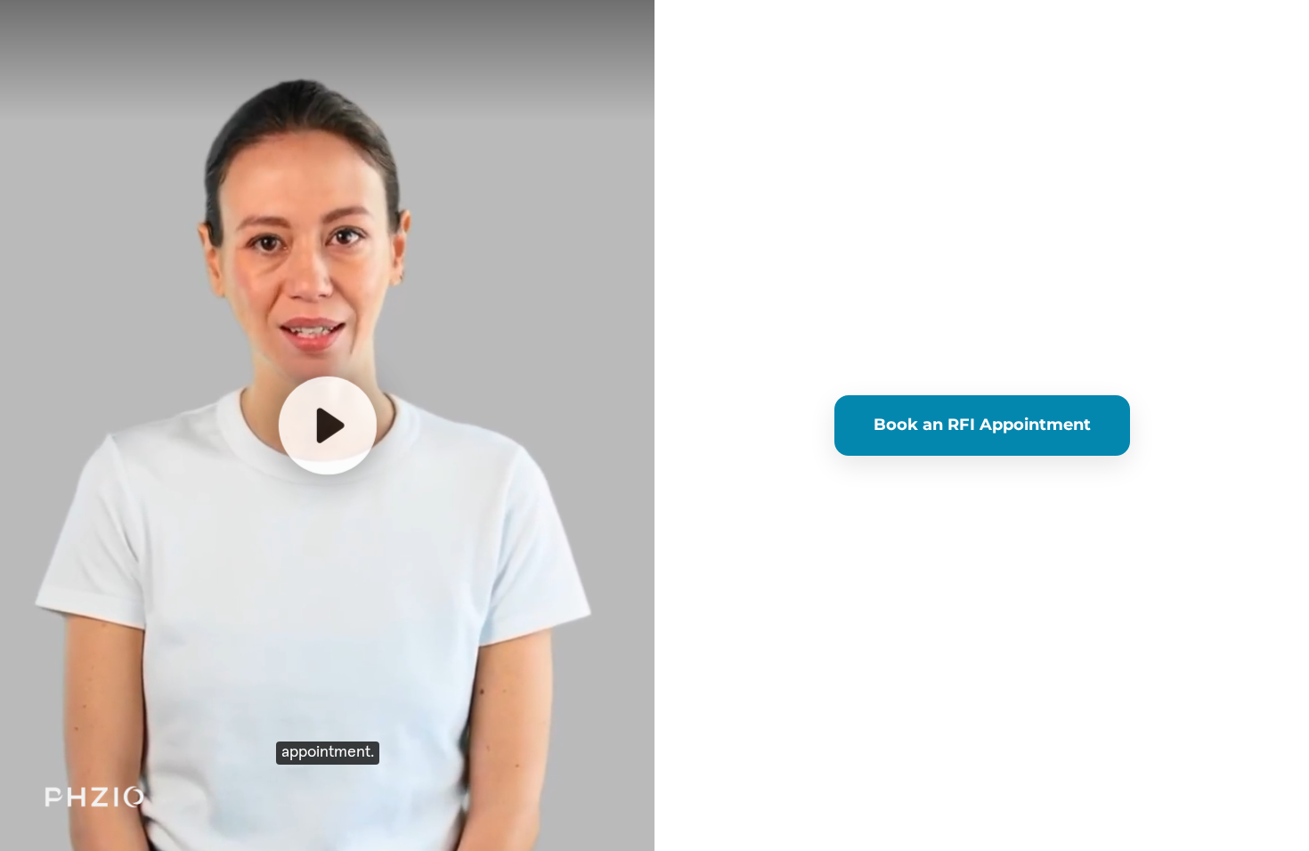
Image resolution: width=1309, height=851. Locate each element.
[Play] (327, 425)
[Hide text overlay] (175, 249)
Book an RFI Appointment (982, 424)
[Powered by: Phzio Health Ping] (95, 798)
